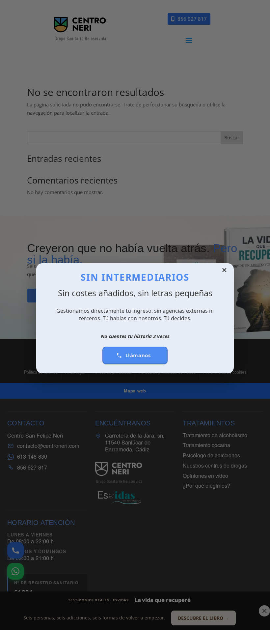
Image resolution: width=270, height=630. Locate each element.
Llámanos (138, 355)
